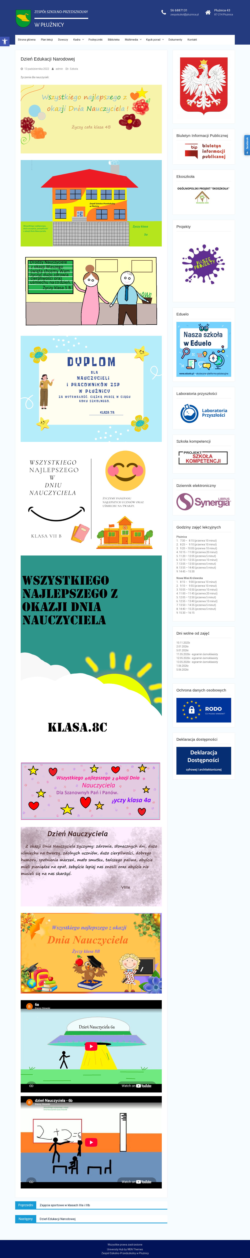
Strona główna (27, 39)
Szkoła (74, 68)
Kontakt (192, 39)
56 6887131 (179, 10)
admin (59, 68)
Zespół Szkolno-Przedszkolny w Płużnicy (125, 1253)
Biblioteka (114, 39)
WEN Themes (135, 1249)
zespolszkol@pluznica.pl (184, 14)
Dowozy (63, 39)
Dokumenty (175, 39)
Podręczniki (95, 39)
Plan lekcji (47, 39)
